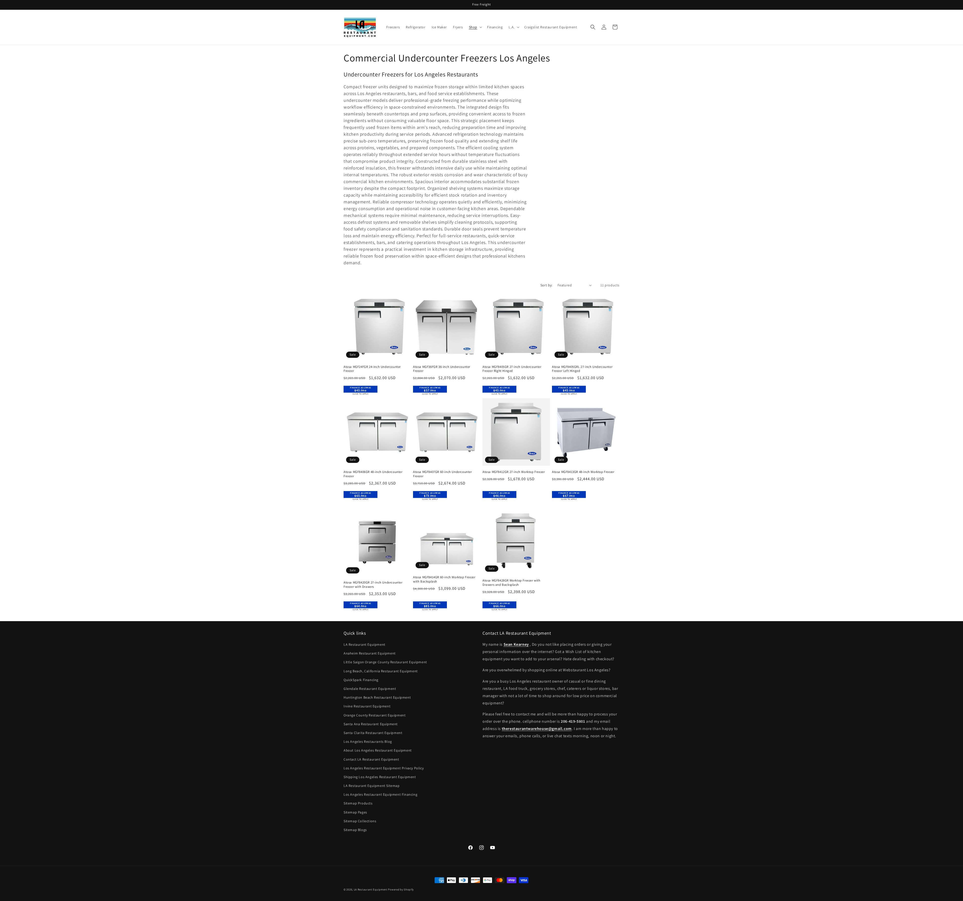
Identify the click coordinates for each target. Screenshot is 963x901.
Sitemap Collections (360, 821)
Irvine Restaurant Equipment (367, 706)
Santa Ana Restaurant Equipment (371, 724)
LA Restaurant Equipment (364, 644)
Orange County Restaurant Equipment (375, 715)
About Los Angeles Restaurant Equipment (378, 750)
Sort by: (546, 285)
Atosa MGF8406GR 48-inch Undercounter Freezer (373, 474)
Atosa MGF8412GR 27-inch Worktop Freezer (514, 472)
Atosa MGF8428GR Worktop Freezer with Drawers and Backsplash (511, 583)
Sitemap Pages (355, 812)
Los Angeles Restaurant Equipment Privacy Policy (384, 768)
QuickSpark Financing (361, 680)
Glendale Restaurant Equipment (370, 688)
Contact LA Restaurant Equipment (371, 759)
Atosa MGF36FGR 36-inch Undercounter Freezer (441, 369)
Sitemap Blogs (355, 830)
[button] (475, 27)
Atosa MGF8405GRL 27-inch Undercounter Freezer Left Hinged (582, 369)
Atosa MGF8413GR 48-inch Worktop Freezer (583, 472)
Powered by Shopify (401, 889)
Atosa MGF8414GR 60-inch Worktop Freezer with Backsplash (444, 579)
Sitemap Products (358, 803)
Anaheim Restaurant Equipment (370, 653)
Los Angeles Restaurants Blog (368, 742)
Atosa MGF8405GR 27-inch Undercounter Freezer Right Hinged (512, 369)
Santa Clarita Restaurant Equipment (373, 732)
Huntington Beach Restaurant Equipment (377, 697)
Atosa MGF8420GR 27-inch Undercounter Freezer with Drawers (373, 585)
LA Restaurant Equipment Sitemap (372, 785)
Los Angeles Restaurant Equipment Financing (380, 794)
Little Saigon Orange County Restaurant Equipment (385, 662)
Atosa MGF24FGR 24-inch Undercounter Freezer (372, 369)
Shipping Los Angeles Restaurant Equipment (380, 777)
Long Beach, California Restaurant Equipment (381, 671)
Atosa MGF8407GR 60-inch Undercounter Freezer (442, 474)
